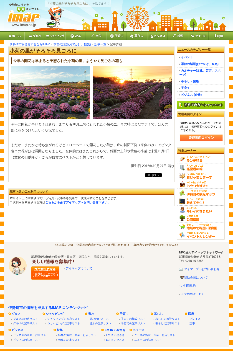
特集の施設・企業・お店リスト (77, 334)
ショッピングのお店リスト (63, 318)
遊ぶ (91, 313)
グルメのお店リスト (25, 318)
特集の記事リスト (69, 339)
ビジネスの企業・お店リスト (31, 334)
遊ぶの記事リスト (100, 323)
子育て (185, 88)
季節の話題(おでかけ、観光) (72, 44)
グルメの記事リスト (25, 323)
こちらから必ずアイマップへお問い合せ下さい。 (77, 202)
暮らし (158, 313)
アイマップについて (79, 268)
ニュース (139, 330)
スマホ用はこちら (193, 294)
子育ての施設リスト (133, 318)
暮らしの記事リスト (167, 323)
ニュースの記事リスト (148, 339)
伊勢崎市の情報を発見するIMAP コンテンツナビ (48, 308)
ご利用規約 (188, 285)
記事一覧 (100, 44)
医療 (191, 313)
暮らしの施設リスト (167, 318)
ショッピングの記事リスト (63, 323)
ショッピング (55, 313)
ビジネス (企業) (191, 94)
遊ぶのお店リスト (100, 318)
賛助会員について (196, 277)
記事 (192, 323)
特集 (60, 330)
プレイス (195, 318)
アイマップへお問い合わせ (202, 269)
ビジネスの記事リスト (27, 339)
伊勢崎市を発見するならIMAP (30, 44)
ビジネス (18, 330)
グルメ (16, 313)
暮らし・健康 (190, 81)
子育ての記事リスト (133, 323)
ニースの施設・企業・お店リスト (154, 334)
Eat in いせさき (115, 330)
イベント (187, 57)
